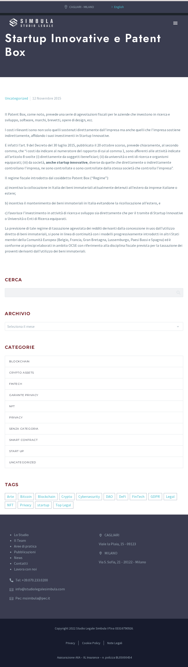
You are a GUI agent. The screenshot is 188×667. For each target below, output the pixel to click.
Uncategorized (16, 98)
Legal (170, 496)
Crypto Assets (21, 372)
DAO (109, 496)
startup (43, 505)
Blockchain (19, 361)
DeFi (122, 496)
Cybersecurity (89, 496)
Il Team (20, 540)
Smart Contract (23, 440)
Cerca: (178, 292)
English (119, 7)
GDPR (155, 496)
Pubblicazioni (25, 552)
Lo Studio (21, 534)
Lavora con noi (25, 569)
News (18, 557)
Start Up (16, 451)
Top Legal (63, 505)
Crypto (66, 496)
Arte (10, 496)
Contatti (21, 563)
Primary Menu (175, 23)
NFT (12, 406)
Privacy (15, 417)
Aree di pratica (25, 546)
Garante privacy (23, 395)
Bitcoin (26, 496)
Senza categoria (24, 428)
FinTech (15, 383)
